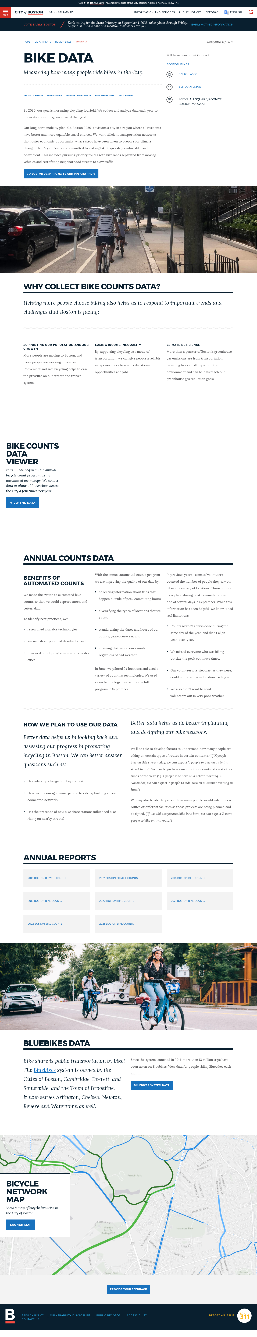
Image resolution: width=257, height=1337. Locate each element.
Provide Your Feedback (128, 1289)
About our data (33, 95)
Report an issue (221, 1315)
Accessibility (137, 1315)
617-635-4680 (188, 74)
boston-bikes (63, 42)
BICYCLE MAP (126, 95)
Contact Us (30, 1319)
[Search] (249, 12)
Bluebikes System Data (152, 1085)
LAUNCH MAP (20, 1225)
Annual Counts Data (78, 95)
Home (27, 42)
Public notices (190, 12)
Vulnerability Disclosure (70, 1315)
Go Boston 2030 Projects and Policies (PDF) (61, 174)
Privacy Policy (33, 1315)
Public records (108, 1315)
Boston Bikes (177, 64)
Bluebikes (45, 1070)
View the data (22, 502)
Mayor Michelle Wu (61, 12)
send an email (190, 86)
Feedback (213, 12)
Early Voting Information (212, 24)
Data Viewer (54, 95)
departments (43, 42)
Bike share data (105, 95)
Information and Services (154, 12)
